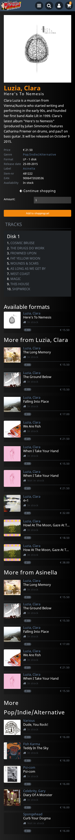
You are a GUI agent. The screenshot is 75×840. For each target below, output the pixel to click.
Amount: (9, 199)
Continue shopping (39, 191)
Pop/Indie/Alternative (39, 154)
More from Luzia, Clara (36, 340)
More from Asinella (30, 572)
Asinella (29, 168)
